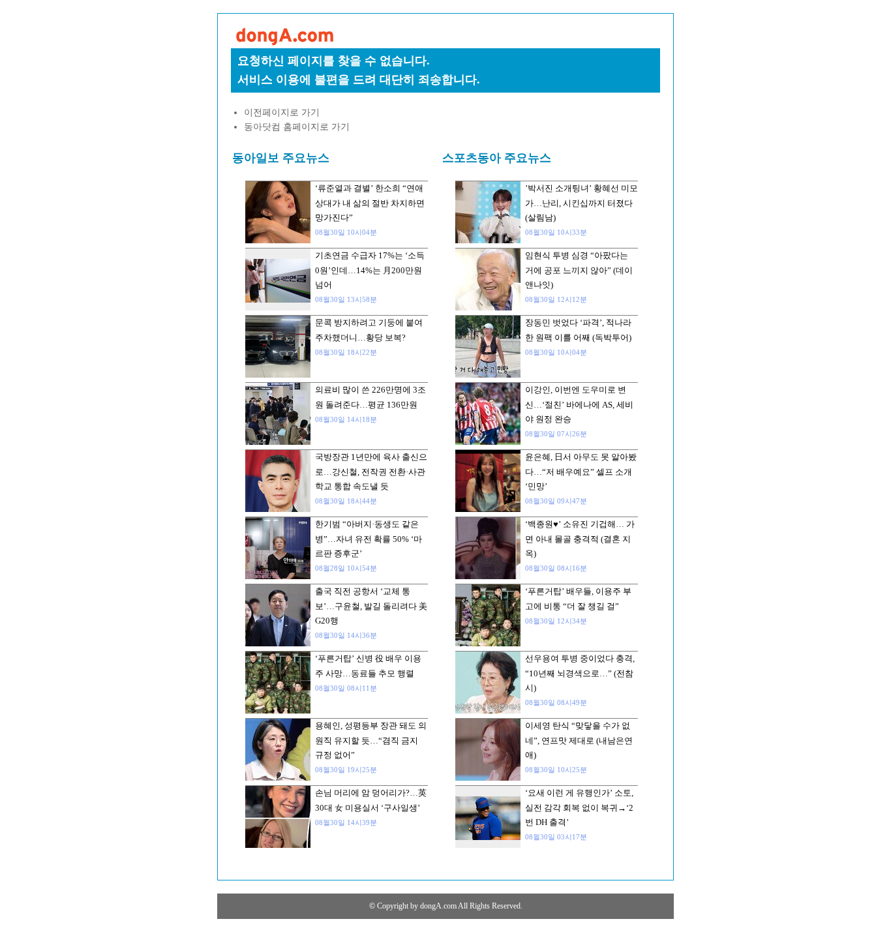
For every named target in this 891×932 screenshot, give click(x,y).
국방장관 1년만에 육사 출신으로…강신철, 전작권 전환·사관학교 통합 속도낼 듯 (371, 471)
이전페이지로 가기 (282, 112)
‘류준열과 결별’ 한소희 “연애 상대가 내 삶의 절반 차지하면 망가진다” (370, 202)
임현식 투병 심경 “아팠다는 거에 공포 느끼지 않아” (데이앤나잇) (579, 270)
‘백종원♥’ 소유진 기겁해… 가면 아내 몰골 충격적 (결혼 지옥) (580, 538)
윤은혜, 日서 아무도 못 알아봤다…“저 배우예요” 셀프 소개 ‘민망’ (581, 471)
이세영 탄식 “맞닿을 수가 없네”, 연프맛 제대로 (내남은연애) (579, 740)
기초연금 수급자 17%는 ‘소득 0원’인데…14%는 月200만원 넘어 (370, 270)
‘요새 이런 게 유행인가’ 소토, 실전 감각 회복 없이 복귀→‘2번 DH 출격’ (579, 807)
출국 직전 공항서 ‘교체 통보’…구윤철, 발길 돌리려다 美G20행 (371, 605)
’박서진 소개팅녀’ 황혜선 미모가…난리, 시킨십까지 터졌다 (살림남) (581, 202)
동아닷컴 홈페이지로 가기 (297, 127)
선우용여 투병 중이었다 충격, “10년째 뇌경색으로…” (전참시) (580, 673)
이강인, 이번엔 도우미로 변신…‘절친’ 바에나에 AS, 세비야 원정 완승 (579, 404)
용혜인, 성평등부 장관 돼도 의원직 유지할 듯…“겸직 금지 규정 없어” (371, 740)
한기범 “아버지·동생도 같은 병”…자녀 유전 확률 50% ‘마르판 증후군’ (368, 538)
